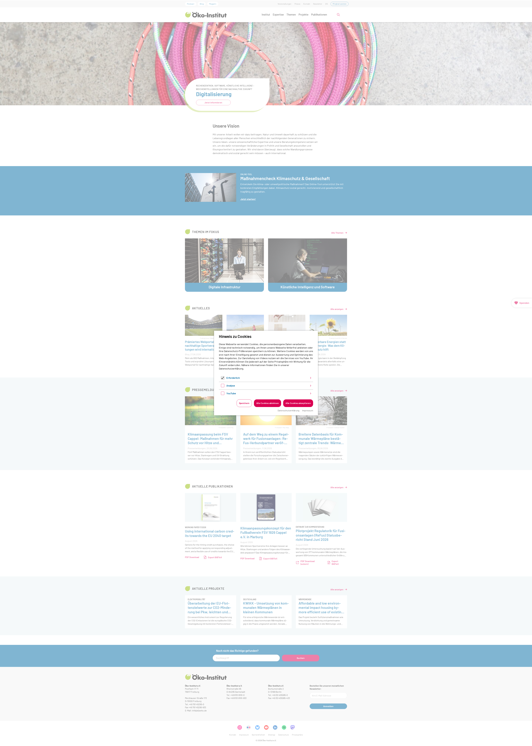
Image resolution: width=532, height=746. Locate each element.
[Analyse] (222, 386)
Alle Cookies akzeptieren (298, 403)
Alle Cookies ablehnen (267, 403)
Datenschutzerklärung (231, 368)
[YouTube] (222, 394)
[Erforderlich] (222, 378)
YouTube (231, 393)
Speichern (244, 403)
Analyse (230, 385)
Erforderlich (233, 377)
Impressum (307, 410)
